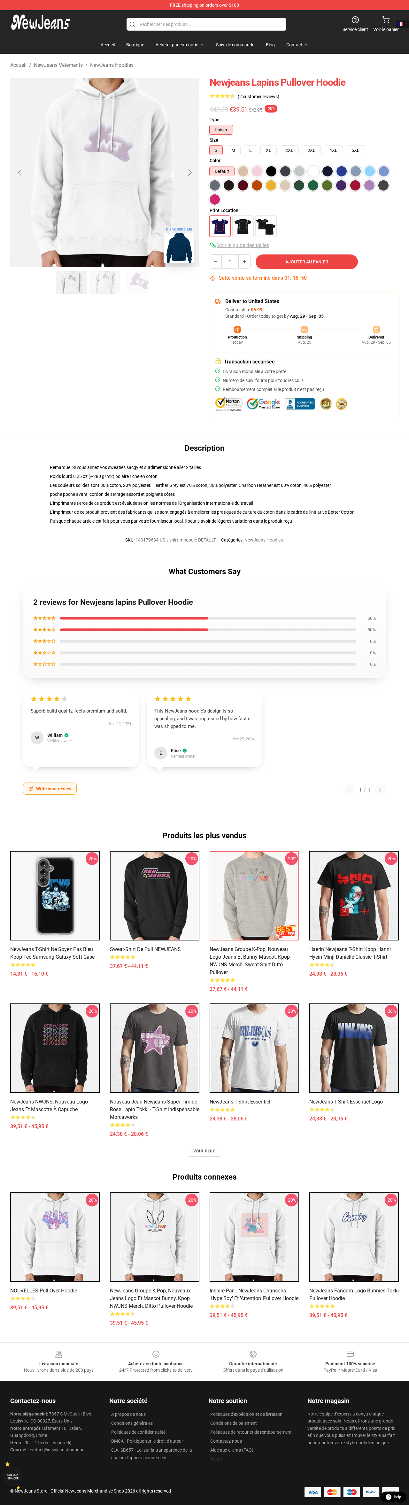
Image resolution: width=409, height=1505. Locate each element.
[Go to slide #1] (71, 282)
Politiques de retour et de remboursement (251, 1432)
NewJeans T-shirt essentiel (240, 1102)
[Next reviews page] (380, 790)
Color (215, 160)
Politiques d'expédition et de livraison (246, 1414)
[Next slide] (189, 172)
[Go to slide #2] (104, 282)
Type (215, 119)
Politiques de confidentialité (138, 1432)
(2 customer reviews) (258, 96)
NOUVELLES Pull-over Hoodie (43, 1291)
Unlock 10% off (13, 1476)
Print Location (224, 210)
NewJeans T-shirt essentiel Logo (346, 1102)
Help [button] (397, 1497)
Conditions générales (132, 1423)
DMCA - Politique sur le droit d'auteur (147, 1441)
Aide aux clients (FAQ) (231, 1450)
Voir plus (204, 1151)
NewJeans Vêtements (58, 65)
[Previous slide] (20, 172)
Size (214, 140)
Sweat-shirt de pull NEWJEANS (145, 949)
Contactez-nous (226, 1441)
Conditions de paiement (233, 1423)
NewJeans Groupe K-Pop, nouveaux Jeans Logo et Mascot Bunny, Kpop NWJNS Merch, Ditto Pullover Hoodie (151, 1298)
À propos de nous (128, 1414)
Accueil (18, 65)
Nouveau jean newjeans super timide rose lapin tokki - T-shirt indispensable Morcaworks (154, 1109)
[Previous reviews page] (349, 790)
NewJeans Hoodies (112, 65)
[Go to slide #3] (138, 282)
